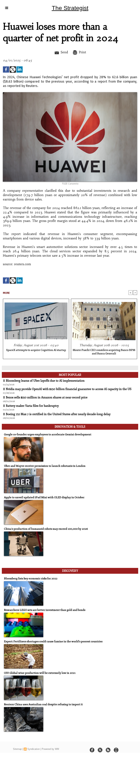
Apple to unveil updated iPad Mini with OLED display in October (44, 497)
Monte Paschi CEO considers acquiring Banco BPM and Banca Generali (104, 351)
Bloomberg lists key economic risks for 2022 (30, 578)
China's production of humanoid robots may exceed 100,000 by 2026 (46, 529)
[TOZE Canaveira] (70, 93)
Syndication (33, 749)
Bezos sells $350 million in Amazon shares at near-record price (47, 397)
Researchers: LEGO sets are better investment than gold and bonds (44, 610)
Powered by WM (50, 749)
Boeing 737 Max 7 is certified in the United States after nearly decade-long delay (58, 414)
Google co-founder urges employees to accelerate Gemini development (47, 434)
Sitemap (17, 749)
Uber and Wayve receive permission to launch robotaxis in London (44, 466)
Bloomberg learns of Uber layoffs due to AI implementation (45, 381)
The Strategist (70, 8)
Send (63, 52)
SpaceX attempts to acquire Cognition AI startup (36, 350)
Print (82, 52)
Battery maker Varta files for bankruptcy (32, 406)
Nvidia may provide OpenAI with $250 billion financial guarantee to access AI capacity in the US (68, 389)
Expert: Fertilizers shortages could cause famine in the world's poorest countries (53, 641)
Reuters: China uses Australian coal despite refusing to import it (43, 704)
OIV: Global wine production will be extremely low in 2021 (39, 673)
